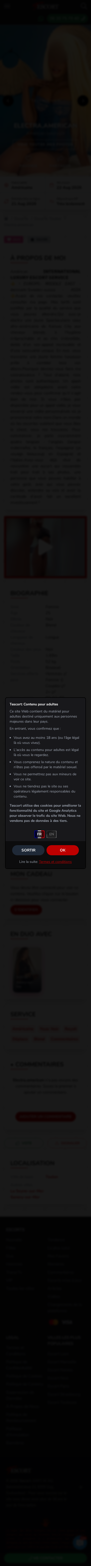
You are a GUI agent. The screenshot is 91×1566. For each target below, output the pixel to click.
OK (62, 850)
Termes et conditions (55, 861)
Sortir (28, 850)
